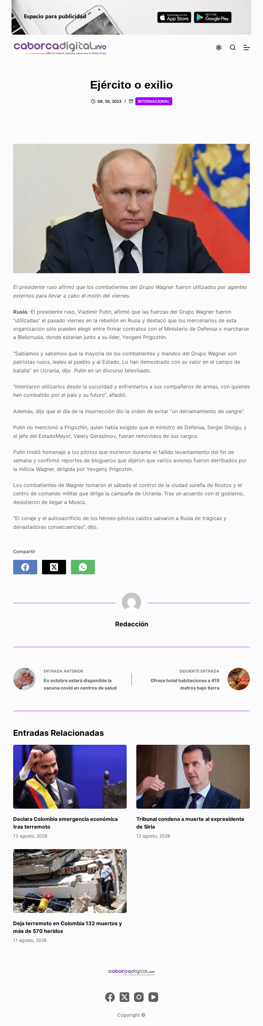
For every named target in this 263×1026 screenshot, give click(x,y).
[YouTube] (153, 997)
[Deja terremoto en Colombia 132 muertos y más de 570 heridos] (70, 881)
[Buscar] (232, 47)
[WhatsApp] (83, 567)
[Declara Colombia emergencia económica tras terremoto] (70, 777)
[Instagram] (139, 997)
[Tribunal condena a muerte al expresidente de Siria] (193, 777)
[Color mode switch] (219, 47)
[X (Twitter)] (54, 567)
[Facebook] (25, 567)
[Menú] (246, 47)
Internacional (154, 101)
